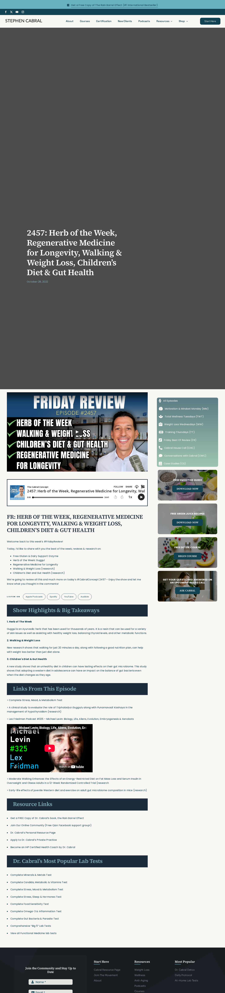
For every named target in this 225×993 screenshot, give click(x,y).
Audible (85, 596)
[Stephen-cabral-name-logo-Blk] (24, 19)
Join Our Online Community (27, 825)
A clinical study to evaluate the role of (32, 707)
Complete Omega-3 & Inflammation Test (36, 911)
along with (90, 707)
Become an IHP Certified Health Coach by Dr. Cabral (42, 847)
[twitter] (11, 12)
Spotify (53, 596)
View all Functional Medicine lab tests (33, 933)
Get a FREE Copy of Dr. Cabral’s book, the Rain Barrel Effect (47, 818)
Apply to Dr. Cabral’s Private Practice (33, 840)
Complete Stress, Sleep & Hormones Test (36, 897)
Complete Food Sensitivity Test (29, 904)
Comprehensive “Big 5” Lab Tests (30, 926)
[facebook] (6, 12)
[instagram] (23, 12)
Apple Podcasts (34, 596)
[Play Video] (77, 432)
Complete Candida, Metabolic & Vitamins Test (38, 882)
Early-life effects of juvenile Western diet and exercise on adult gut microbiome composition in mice (71, 790)
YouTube (69, 596)
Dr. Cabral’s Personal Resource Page (33, 832)
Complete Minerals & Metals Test (31, 875)
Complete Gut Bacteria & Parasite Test (34, 918)
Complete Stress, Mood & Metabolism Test (36, 889)
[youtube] (17, 12)
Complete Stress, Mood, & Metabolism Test (35, 700)
